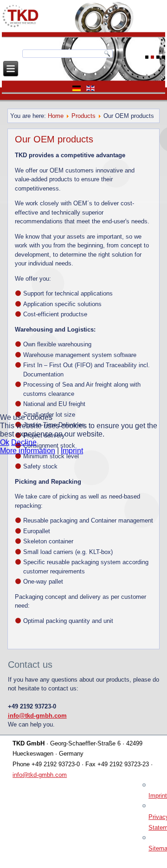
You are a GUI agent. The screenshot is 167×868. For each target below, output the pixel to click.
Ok (4, 442)
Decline (24, 442)
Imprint (72, 451)
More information (27, 451)
